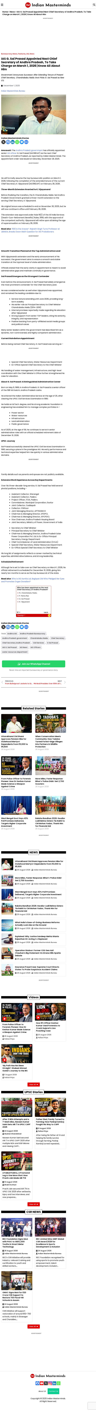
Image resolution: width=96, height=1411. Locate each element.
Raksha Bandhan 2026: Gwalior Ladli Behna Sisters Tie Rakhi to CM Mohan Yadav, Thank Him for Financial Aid (50, 822)
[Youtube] (42, 1383)
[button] (2, 5)
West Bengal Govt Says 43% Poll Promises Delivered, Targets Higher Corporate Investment (14, 822)
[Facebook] (8, 142)
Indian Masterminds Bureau (13, 91)
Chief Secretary (57, 638)
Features (22, 54)
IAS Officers (36, 647)
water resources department (14, 652)
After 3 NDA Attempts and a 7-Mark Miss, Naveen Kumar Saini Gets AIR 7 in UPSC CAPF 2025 (16, 1123)
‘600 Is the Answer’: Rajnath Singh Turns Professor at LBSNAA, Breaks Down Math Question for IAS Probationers (30, 230)
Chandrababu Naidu (39, 638)
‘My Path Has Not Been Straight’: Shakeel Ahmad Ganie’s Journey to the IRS (15, 1068)
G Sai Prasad (52, 643)
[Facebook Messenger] (22, 142)
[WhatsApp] (58, 1383)
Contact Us (53, 1391)
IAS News (23, 647)
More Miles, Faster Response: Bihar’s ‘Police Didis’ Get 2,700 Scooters (49, 781)
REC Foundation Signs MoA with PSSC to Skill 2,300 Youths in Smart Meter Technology (15, 1243)
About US (42, 1391)
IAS (27, 54)
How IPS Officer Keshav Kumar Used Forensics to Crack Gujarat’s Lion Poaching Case (48, 1027)
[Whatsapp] (17, 142)
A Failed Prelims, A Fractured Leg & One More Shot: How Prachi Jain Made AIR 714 (16, 1175)
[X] (3, 142)
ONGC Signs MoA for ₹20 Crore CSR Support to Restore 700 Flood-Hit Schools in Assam (14, 1296)
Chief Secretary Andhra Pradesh (16, 643)
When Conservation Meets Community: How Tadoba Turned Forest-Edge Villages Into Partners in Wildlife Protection (49, 741)
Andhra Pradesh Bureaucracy (32, 633)
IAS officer (12, 153)
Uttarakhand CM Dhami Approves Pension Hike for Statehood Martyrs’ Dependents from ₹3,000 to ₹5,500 (14, 741)
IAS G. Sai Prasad (9, 647)
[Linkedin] (13, 142)
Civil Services (38, 643)
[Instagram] (50, 1383)
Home (5, 11)
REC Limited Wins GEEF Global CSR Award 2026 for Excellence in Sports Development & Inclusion (50, 1243)
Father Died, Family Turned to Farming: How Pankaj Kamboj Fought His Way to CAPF (50, 1122)
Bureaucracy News (9, 54)
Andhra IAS (12, 633)
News (12, 11)
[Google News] (26, 142)
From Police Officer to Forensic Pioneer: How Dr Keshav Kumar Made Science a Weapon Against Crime (16, 782)
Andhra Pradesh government (29, 150)
